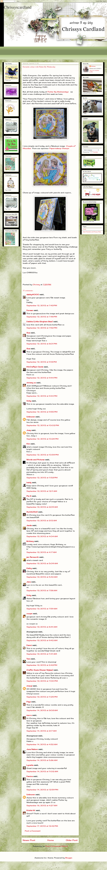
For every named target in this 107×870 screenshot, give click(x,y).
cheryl (29, 686)
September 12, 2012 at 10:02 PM (42, 425)
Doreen (29, 310)
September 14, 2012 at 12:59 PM (42, 790)
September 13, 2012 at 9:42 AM (41, 640)
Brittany (30, 541)
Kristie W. (31, 810)
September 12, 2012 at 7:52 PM (41, 328)
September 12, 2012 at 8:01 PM (41, 344)
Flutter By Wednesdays (58, 92)
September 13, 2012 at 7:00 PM (42, 681)
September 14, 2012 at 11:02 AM (42, 771)
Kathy (29, 568)
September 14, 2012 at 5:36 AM (41, 760)
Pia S (28, 496)
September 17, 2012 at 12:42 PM (42, 826)
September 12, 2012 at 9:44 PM (41, 378)
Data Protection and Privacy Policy (92, 231)
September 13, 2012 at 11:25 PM (42, 697)
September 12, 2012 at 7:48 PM (41, 317)
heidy (28, 482)
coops (29, 613)
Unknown (30, 417)
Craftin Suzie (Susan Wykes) (39, 670)
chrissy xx (31, 383)
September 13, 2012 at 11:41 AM (41, 654)
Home (50, 840)
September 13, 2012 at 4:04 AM (42, 536)
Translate (95, 152)
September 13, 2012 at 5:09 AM (42, 563)
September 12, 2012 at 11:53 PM (42, 478)
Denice (29, 776)
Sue (28, 333)
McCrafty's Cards (34, 367)
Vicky (28, 401)
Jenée (29, 525)
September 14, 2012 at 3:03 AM (42, 710)
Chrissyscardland (17, 7)
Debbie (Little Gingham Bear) (39, 321)
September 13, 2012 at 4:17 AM (41, 552)
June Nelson (32, 749)
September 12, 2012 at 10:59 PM (42, 455)
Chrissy (93, 66)
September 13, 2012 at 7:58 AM (41, 590)
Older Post (72, 840)
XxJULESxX (32, 512)
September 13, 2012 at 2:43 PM (41, 665)
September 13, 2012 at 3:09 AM (42, 507)
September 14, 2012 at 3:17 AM (41, 731)
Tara (28, 659)
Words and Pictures (35, 460)
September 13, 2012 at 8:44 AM (41, 627)
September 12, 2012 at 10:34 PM (42, 439)
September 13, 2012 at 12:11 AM (41, 491)
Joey (28, 430)
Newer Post (29, 840)
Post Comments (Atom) (57, 846)
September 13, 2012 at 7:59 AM (41, 609)
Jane (28, 582)
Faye (28, 702)
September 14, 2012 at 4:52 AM (41, 744)
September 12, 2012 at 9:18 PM (41, 362)
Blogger (68, 858)
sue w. (29, 715)
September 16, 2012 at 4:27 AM (41, 805)
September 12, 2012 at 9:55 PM (41, 412)
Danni (29, 645)
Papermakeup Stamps (59, 148)
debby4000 (32, 294)
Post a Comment (32, 831)
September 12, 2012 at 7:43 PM (41, 305)
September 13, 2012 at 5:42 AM (41, 577)
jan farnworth (32, 557)
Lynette (29, 765)
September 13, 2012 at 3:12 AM (41, 520)
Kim (28, 444)
